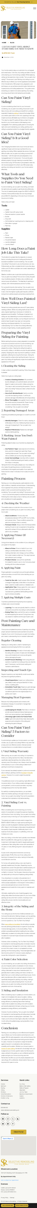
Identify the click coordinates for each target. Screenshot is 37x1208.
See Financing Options (25, 2)
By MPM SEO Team (8, 53)
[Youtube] (3, 1124)
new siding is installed (12, 924)
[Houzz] (18, 1119)
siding (16, 113)
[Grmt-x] (13, 1119)
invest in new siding (8, 1048)
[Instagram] (8, 1119)
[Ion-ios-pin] (13, 1124)
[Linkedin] (8, 1124)
